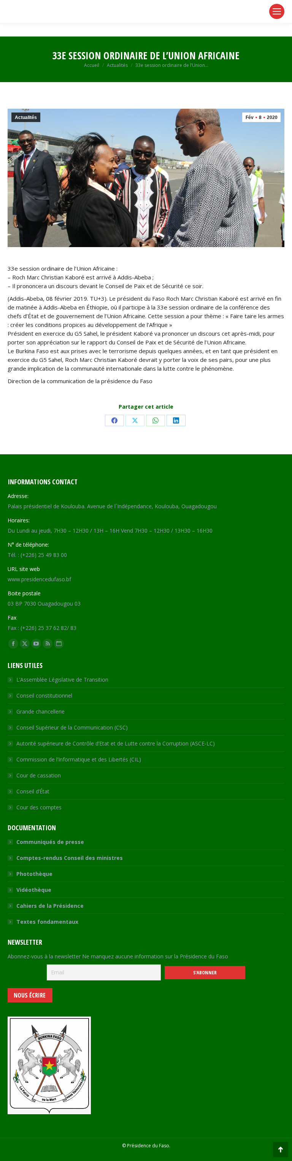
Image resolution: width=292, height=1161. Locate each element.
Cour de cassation (38, 775)
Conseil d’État (32, 791)
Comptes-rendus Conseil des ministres (69, 857)
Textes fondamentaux (47, 921)
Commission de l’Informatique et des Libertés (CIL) (78, 759)
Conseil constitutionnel (44, 695)
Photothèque (34, 873)
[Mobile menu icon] (276, 11)
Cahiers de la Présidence (50, 905)
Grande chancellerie (40, 711)
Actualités (26, 117)
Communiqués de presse (50, 841)
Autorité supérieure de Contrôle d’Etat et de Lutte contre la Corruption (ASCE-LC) (115, 743)
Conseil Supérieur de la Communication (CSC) (72, 727)
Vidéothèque (33, 889)
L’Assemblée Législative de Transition (62, 679)
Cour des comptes (39, 807)
